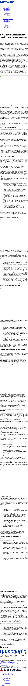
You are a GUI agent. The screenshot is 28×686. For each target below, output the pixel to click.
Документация (3, 665)
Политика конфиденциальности (7, 662)
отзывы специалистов (8, 7)
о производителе (6, 10)
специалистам (6, 5)
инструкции (5, 11)
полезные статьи (6, 9)
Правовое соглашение (5, 661)
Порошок (7, 15)
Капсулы (7, 13)
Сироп (6, 14)
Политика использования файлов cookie (9, 663)
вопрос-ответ (6, 8)
